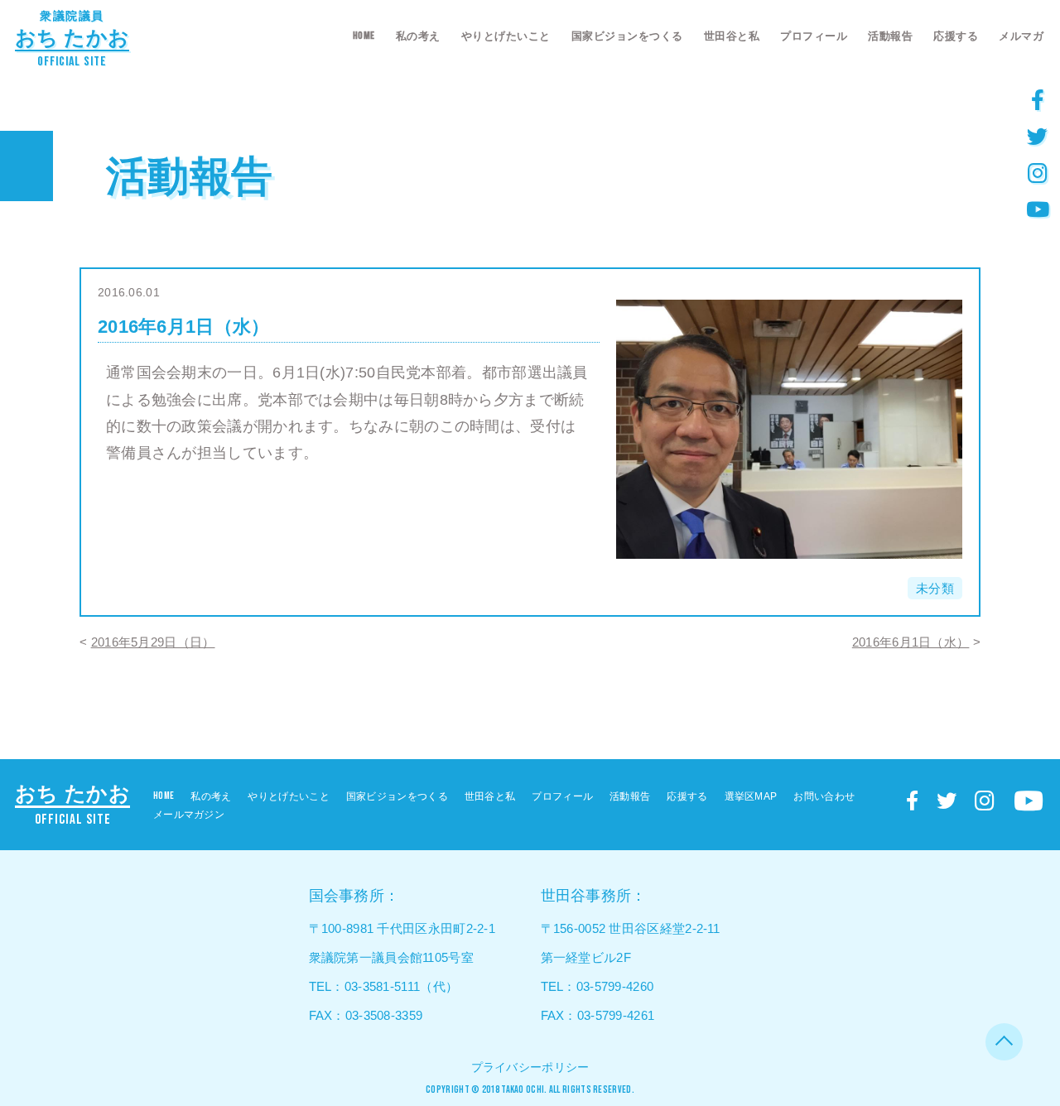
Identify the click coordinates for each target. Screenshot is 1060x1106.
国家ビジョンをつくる (627, 36)
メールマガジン (188, 814)
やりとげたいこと (506, 36)
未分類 (935, 588)
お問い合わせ (824, 796)
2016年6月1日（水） (911, 642)
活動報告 (890, 36)
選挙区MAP (751, 796)
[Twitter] (1037, 135)
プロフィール (813, 36)
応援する (955, 36)
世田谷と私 (732, 36)
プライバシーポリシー (530, 1067)
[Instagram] (1037, 172)
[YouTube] (1037, 208)
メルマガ (1021, 36)
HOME (364, 35)
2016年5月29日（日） (153, 642)
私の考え (418, 36)
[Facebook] (1037, 99)
